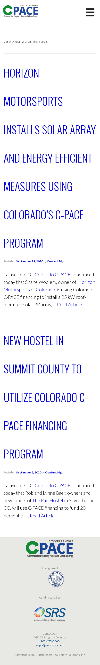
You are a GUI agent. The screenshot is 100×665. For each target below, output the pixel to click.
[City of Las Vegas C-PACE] (20, 10)
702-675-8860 (50, 641)
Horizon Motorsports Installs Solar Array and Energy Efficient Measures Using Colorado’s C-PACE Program (50, 157)
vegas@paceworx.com (50, 645)
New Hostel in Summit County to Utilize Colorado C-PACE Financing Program (46, 397)
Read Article (69, 304)
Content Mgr (56, 261)
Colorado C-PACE (52, 274)
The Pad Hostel (47, 500)
